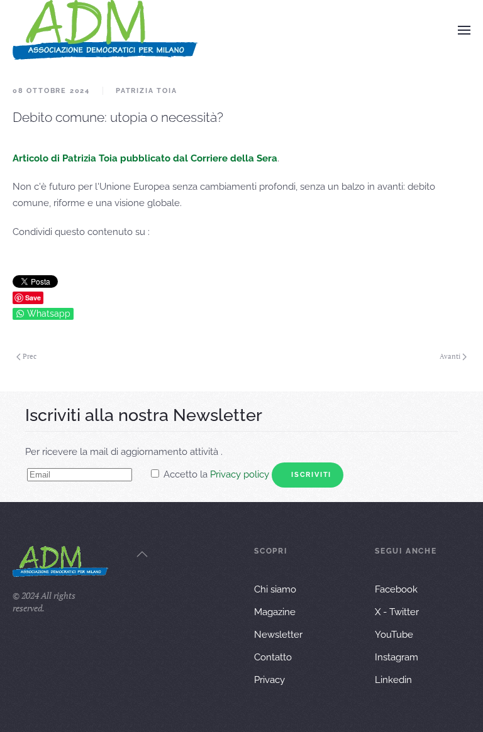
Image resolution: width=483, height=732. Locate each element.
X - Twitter (397, 612)
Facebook (396, 589)
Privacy (269, 680)
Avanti (450, 356)
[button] (464, 30)
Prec (29, 356)
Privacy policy (239, 474)
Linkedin (393, 680)
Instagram (396, 657)
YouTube (394, 634)
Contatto (273, 657)
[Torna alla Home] (105, 30)
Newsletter (278, 634)
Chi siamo (275, 589)
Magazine (275, 612)
